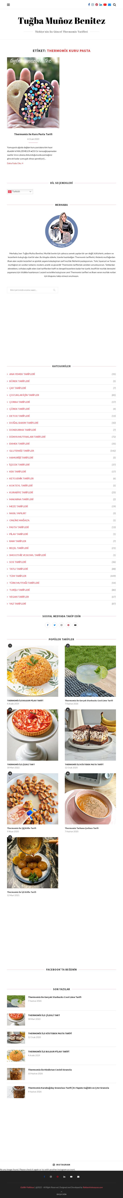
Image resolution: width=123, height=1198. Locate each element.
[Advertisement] (61, 331)
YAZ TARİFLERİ (62, 603)
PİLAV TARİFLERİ (62, 534)
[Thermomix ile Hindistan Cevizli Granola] (16, 1074)
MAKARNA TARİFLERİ (62, 499)
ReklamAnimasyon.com (93, 1187)
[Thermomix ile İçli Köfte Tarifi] (32, 862)
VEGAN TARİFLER (62, 596)
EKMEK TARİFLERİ (62, 443)
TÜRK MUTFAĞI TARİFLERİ (62, 582)
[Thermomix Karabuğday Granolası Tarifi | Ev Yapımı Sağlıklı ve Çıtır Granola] (16, 1092)
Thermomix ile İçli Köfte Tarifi (21, 892)
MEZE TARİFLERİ (62, 506)
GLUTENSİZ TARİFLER (62, 450)
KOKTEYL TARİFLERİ (62, 485)
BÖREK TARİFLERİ (62, 381)
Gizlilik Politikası (27, 1187)
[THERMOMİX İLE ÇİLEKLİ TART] (32, 735)
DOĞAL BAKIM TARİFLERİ (62, 422)
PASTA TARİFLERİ (62, 527)
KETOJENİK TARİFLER (62, 478)
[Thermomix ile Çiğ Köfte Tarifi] (32, 798)
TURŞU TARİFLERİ (62, 589)
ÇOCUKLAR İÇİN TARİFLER (62, 395)
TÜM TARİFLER (62, 575)
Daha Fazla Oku (14, 163)
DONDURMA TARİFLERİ (62, 429)
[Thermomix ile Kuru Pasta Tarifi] (33, 92)
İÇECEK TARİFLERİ (62, 464)
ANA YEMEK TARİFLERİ (62, 374)
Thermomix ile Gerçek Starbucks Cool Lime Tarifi (89, 700)
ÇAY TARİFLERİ (62, 387)
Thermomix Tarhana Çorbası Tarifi (82, 828)
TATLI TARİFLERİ (62, 568)
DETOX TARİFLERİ (62, 415)
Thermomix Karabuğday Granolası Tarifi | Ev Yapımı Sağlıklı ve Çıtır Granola (68, 1087)
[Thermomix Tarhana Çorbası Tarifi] (90, 798)
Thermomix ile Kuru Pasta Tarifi (33, 134)
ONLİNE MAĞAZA (62, 520)
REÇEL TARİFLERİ (62, 548)
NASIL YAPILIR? (62, 513)
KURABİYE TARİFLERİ (62, 492)
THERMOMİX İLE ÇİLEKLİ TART (21, 764)
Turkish (16, 191)
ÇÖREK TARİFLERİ (62, 408)
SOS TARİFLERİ (62, 561)
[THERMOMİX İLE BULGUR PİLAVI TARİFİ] (32, 671)
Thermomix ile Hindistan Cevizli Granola (50, 1069)
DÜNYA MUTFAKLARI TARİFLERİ (62, 436)
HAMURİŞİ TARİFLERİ (62, 457)
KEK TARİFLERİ (62, 471)
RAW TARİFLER (62, 541)
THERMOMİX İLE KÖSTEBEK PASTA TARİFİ (84, 764)
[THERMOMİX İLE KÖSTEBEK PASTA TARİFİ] (90, 735)
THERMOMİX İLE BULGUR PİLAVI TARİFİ (25, 700)
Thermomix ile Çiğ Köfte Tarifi (21, 828)
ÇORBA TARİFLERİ (62, 401)
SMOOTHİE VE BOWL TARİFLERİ (62, 555)
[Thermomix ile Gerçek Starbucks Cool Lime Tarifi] (90, 671)
